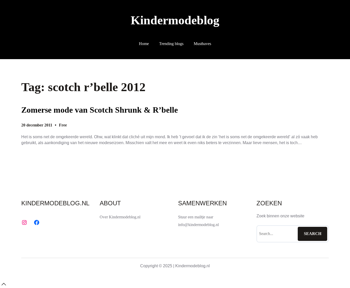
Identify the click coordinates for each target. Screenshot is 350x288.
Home (144, 43)
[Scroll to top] (3, 284)
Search (312, 233)
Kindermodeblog (175, 20)
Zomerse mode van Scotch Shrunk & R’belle (99, 109)
